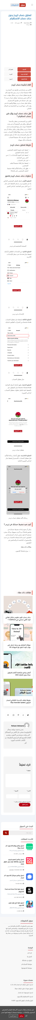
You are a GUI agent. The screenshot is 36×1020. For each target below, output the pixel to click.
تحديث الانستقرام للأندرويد (25, 996)
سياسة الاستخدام (27, 964)
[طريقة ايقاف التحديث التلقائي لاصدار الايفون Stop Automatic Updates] (18, 692)
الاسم (28, 791)
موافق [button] (21, 1016)
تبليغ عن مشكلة (27, 960)
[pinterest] (18, 715)
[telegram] (8, 715)
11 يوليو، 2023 (17, 22)
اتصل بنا (29, 957)
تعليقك (28, 770)
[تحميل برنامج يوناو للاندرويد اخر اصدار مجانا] (29, 846)
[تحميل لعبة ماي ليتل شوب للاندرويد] (29, 904)
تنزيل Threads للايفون (22, 551)
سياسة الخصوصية (26, 968)
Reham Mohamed (27, 22)
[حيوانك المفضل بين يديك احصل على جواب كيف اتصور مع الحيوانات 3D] (18, 637)
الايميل (16, 791)
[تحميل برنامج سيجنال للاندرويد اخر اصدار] (29, 876)
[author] (31, 22)
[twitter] (28, 715)
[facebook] (23, 715)
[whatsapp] (13, 715)
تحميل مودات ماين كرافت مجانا (24, 988)
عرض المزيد (13, 1016)
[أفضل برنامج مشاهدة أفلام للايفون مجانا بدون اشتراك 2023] (18, 665)
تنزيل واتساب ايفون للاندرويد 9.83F (22, 1000)
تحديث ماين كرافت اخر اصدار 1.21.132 (21, 984)
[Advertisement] (18, 47)
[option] (18, 877)
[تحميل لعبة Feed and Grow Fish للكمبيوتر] (29, 890)
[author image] (25, 725)
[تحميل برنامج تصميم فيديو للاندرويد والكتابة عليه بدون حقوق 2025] (29, 860)
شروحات (28, 24)
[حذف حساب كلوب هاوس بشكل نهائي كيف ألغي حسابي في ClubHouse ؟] (18, 609)
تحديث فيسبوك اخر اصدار (25, 992)
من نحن (30, 953)
